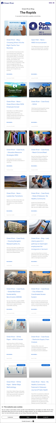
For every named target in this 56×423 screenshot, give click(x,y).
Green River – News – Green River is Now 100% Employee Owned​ (15, 104)
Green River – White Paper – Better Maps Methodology (14, 384)
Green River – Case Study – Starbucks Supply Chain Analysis (40, 339)
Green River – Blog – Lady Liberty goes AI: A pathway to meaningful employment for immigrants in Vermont (40, 243)
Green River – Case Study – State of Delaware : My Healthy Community (40, 196)
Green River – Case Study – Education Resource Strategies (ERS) (15, 152)
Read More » (10, 74)
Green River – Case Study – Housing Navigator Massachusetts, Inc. (15, 241)
